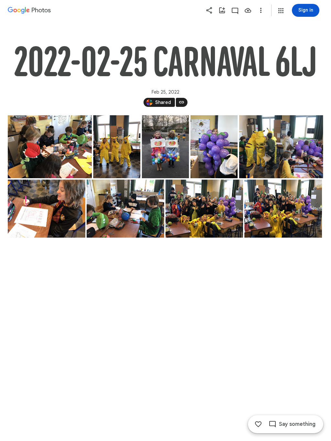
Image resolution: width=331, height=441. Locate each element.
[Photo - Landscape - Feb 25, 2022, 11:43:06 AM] (281, 146)
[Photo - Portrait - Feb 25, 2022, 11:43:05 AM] (116, 146)
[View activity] (235, 10)
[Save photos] (247, 10)
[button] (280, 10)
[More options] (260, 10)
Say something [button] (297, 424)
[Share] (209, 10)
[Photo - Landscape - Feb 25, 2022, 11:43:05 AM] (50, 146)
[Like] (258, 424)
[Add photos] (222, 10)
